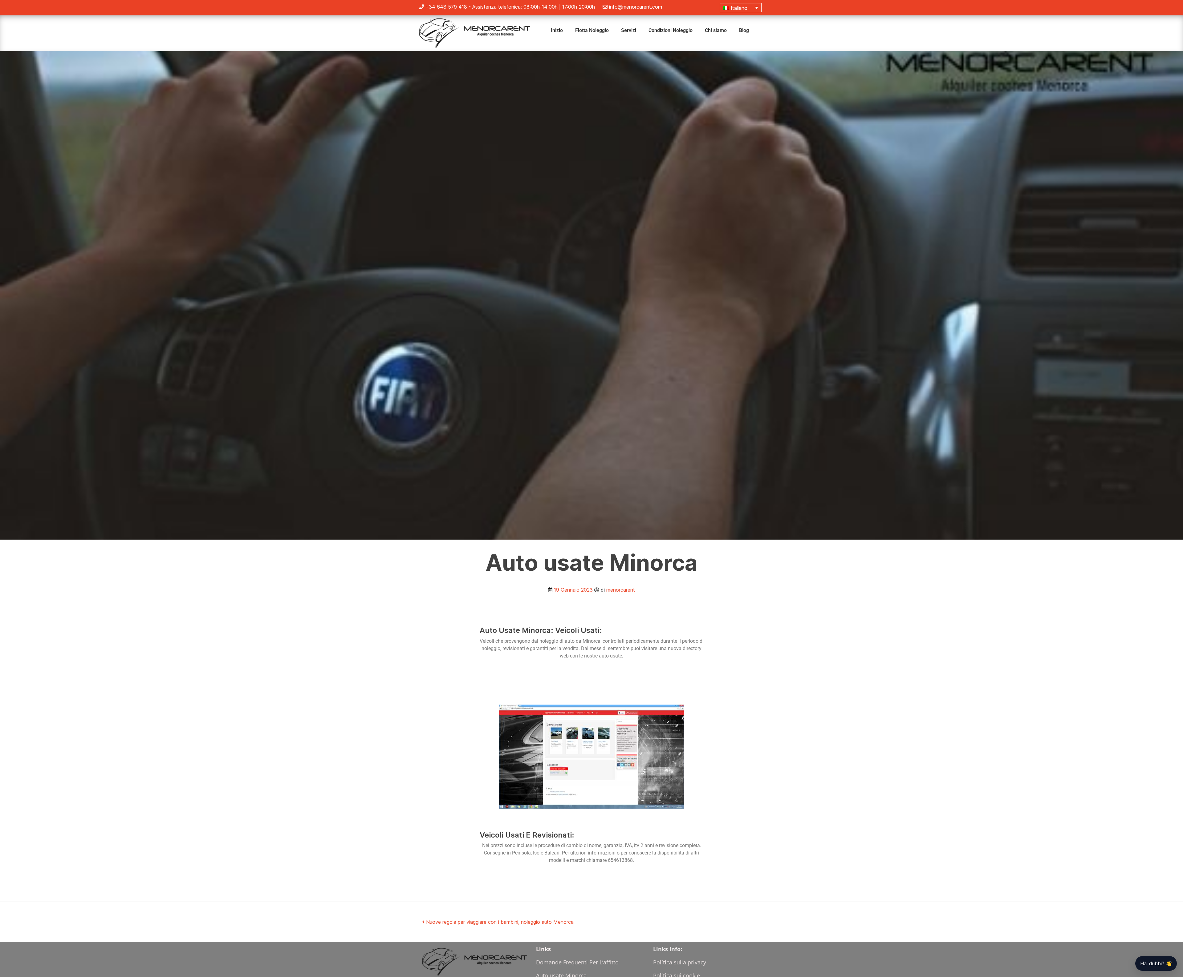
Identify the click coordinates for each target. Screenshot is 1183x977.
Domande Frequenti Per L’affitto (577, 962)
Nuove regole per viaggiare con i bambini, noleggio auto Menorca (499, 922)
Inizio (557, 30)
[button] (741, 7)
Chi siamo (716, 30)
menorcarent (620, 590)
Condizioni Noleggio (670, 30)
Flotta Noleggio (592, 30)
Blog (744, 30)
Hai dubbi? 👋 (1156, 963)
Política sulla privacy (679, 962)
